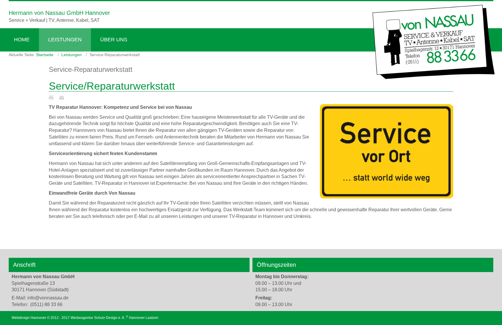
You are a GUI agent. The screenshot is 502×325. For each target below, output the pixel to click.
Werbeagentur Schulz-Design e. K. (98, 318)
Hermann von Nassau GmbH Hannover (59, 13)
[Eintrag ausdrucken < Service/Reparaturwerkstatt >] (52, 97)
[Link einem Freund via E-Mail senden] (63, 97)
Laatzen (152, 318)
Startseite (44, 54)
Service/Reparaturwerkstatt (112, 86)
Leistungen (71, 54)
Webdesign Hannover (29, 318)
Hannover (137, 318)
